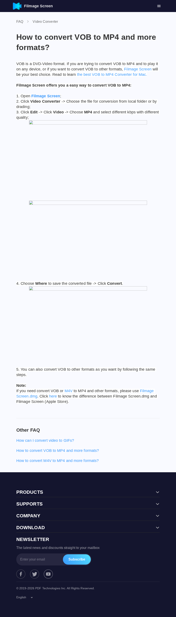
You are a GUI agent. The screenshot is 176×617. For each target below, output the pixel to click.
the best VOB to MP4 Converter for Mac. (112, 74)
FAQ (19, 21)
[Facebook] (20, 574)
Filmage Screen (137, 69)
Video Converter (45, 21)
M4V (69, 391)
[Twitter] (34, 574)
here (53, 396)
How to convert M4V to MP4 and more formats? (57, 461)
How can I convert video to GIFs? (45, 440)
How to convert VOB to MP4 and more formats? (57, 450)
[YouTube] (48, 574)
